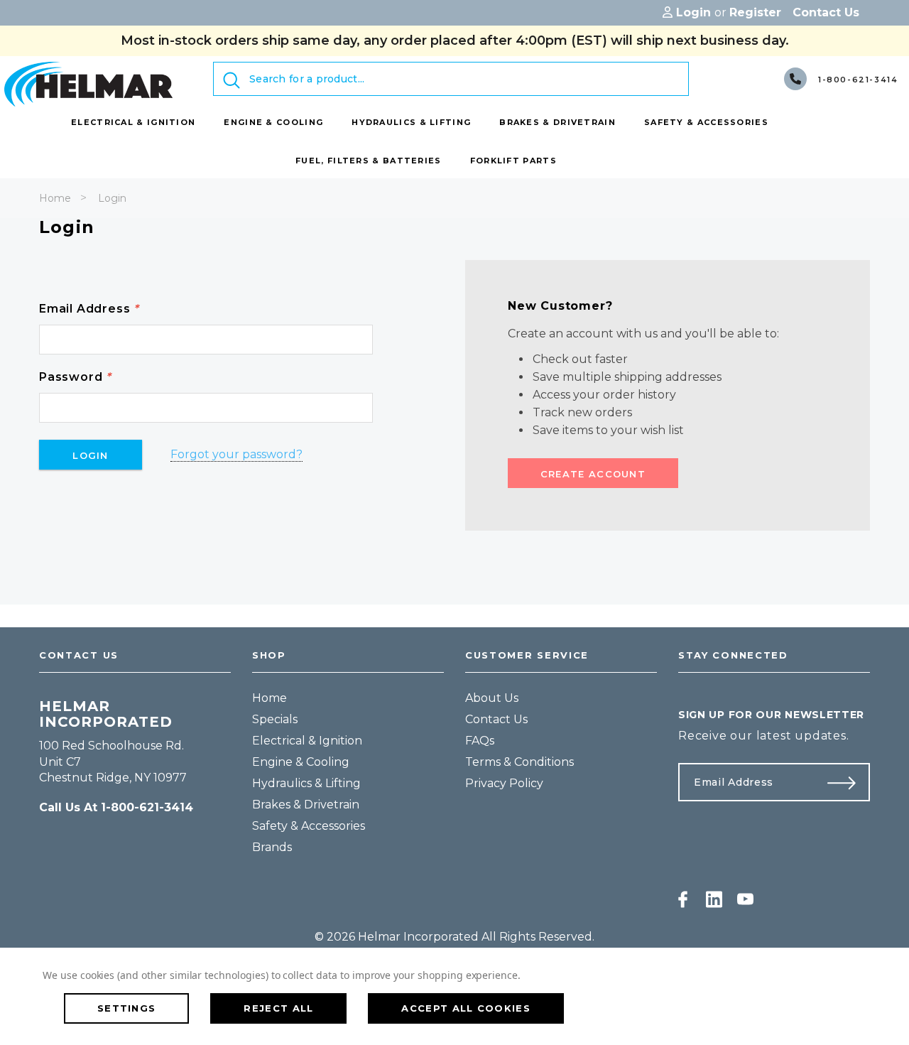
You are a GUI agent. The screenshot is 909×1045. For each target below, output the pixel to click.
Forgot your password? (236, 454)
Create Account (593, 474)
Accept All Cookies (465, 1008)
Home (55, 198)
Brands (272, 847)
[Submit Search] (231, 80)
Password (75, 377)
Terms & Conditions (519, 762)
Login (112, 198)
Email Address (89, 308)
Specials (275, 719)
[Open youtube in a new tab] (745, 899)
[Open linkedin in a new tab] (714, 899)
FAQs (479, 740)
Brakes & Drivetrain (305, 804)
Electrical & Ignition (307, 740)
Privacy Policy (504, 783)
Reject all (278, 1008)
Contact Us (496, 719)
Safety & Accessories (308, 826)
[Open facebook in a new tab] (683, 899)
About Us (491, 698)
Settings (126, 1008)
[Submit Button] (847, 782)
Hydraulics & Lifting (306, 783)
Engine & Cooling (300, 762)
